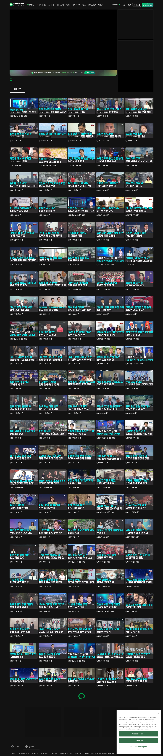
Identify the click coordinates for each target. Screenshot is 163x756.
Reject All (139, 740)
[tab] (17, 89)
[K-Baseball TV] (116, 4)
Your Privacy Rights (138, 747)
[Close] (158, 713)
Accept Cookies (138, 734)
